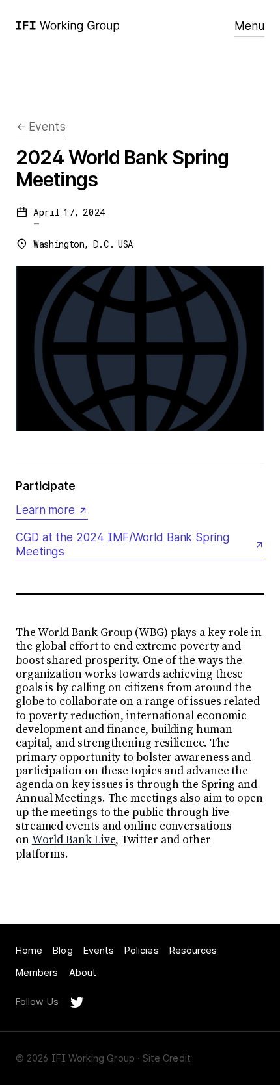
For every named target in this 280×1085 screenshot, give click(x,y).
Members (37, 972)
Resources (193, 950)
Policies (141, 950)
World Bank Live (74, 840)
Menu (249, 25)
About (82, 972)
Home (29, 950)
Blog (62, 950)
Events (98, 950)
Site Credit (167, 1058)
